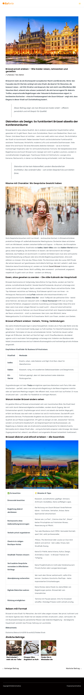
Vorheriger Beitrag (10, 668)
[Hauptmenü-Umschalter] (79, 3)
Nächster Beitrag (74, 668)
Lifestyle (10, 75)
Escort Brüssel (54, 266)
